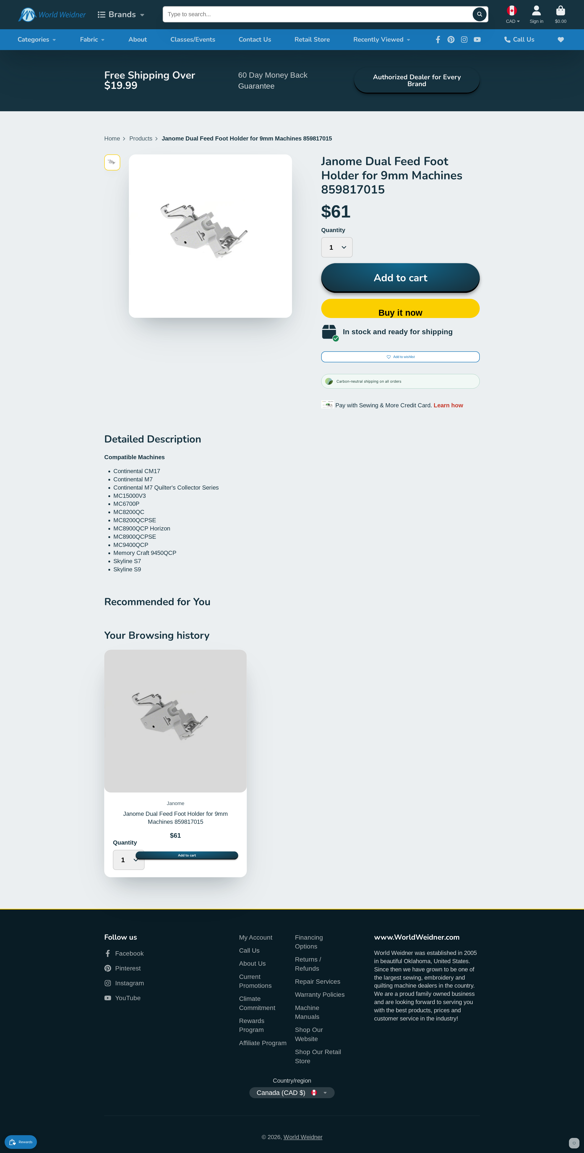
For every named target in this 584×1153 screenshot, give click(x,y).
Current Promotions (255, 981)
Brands (122, 14)
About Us (252, 963)
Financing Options (309, 942)
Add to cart (400, 278)
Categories (33, 39)
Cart (560, 14)
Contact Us (255, 39)
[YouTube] (477, 39)
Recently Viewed (378, 39)
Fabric (89, 39)
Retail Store (312, 39)
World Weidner (303, 1137)
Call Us (523, 39)
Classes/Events (192, 39)
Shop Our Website (309, 1034)
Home (112, 138)
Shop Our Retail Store (318, 1056)
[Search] (480, 14)
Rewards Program (251, 1025)
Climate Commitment (257, 1003)
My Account (255, 937)
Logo (52, 14)
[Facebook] (438, 39)
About (137, 39)
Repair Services (317, 981)
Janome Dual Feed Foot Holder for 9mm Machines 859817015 (175, 763)
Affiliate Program (263, 1043)
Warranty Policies (320, 994)
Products (140, 138)
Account (536, 14)
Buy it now (400, 313)
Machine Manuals (307, 1012)
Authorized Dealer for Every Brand (417, 80)
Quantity (333, 230)
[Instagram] (464, 39)
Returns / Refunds (308, 964)
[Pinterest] (451, 39)
